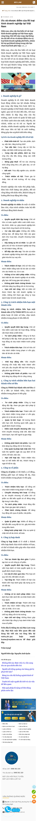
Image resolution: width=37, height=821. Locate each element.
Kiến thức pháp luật (24, 734)
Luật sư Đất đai (7, 729)
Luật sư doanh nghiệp (25, 729)
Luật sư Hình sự (7, 731)
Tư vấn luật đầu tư (24, 737)
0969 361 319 (15, 769)
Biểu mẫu (5, 723)
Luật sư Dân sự (23, 726)
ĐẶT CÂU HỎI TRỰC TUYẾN (13, 776)
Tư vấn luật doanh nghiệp (10, 739)
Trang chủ (7, 10)
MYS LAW (17, 2)
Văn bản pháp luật (7, 742)
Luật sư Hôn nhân (24, 731)
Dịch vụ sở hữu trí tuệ (9, 726)
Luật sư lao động (7, 734)
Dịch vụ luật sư (23, 723)
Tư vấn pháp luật (7, 737)
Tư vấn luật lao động (24, 739)
